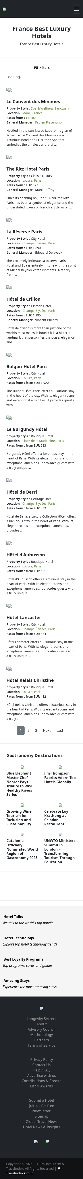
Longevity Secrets (41, 1018)
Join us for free (41, 1105)
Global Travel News (42, 1121)
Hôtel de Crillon (23, 299)
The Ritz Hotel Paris (27, 169)
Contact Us (41, 1064)
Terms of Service (41, 1045)
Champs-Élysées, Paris (39, 243)
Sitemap (41, 1116)
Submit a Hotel (41, 1100)
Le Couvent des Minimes (33, 101)
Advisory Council (41, 1029)
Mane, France (32, 113)
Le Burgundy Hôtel (26, 429)
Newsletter (41, 1110)
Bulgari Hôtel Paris (27, 366)
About (42, 1024)
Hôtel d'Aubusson (25, 555)
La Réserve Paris (24, 232)
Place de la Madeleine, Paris (43, 441)
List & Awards (41, 1086)
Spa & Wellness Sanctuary (50, 108)
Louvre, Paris (31, 180)
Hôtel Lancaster (23, 617)
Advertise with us (41, 1075)
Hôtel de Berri (21, 492)
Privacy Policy (41, 1059)
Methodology (41, 1034)
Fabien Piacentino (48, 122)
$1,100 (31, 118)
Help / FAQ (41, 1070)
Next (47, 730)
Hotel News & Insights (41, 1126)
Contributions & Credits (41, 1080)
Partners (41, 1040)
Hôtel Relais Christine (30, 680)
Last (59, 730)
